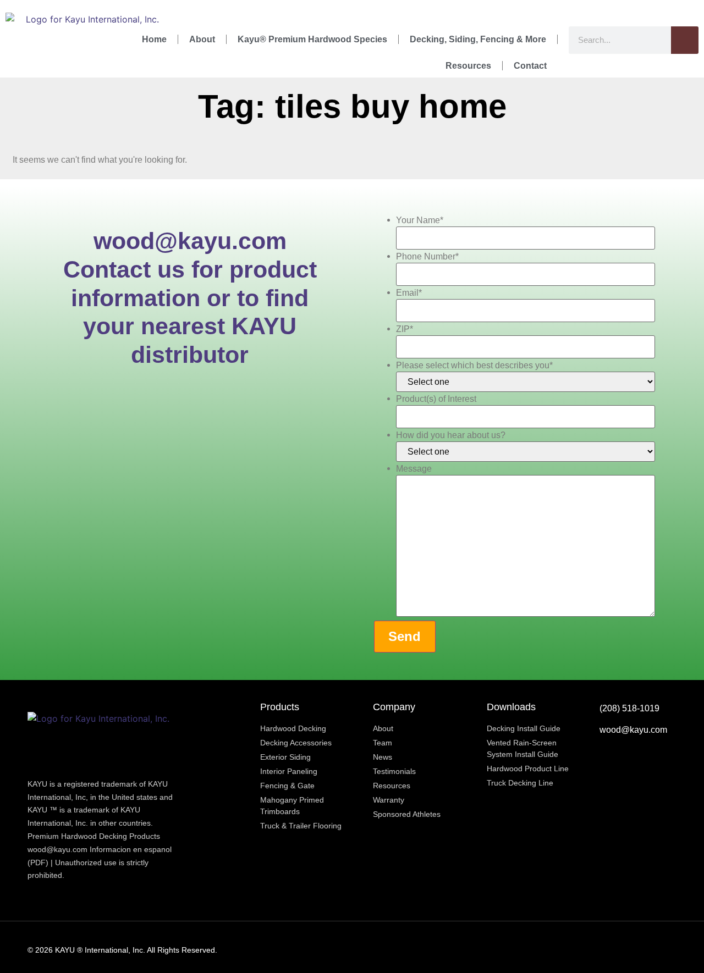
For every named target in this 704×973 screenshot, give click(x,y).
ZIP (404, 329)
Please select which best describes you (474, 365)
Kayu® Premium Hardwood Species (312, 39)
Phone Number (427, 256)
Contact (530, 65)
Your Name (419, 220)
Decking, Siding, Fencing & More (478, 39)
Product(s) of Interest (436, 399)
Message (414, 469)
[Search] (684, 40)
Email (409, 293)
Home (154, 39)
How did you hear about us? (450, 435)
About (202, 39)
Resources (468, 65)
